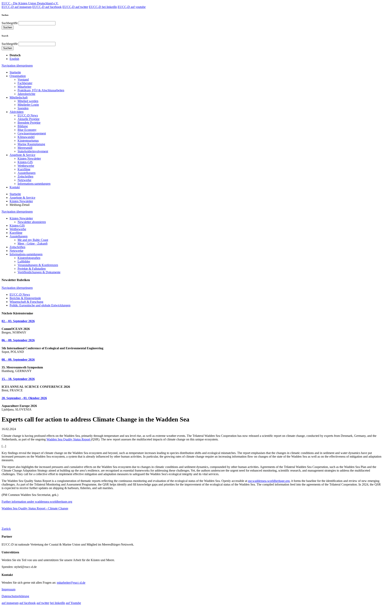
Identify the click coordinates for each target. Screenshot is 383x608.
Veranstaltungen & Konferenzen (38, 265)
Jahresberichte (26, 94)
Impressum (8, 589)
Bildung (23, 126)
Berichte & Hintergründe (25, 298)
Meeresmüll (25, 147)
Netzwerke (24, 180)
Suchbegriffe (10, 23)
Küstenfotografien (29, 258)
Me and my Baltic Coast (33, 240)
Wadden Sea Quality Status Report (68, 439)
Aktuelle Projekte (28, 119)
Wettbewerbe (26, 165)
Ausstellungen (27, 173)
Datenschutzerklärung (15, 596)
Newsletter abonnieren (32, 222)
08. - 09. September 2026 (18, 359)
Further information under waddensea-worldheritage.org (37, 501)
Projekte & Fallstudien (32, 268)
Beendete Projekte (29, 122)
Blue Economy (27, 129)
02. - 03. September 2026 (18, 321)
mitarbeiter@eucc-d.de (71, 582)
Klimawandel (26, 137)
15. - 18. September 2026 (18, 379)
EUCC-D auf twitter (75, 7)
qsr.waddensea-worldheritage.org (269, 481)
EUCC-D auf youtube (132, 7)
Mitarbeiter (24, 86)
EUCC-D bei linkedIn (103, 7)
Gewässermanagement (32, 133)
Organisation (18, 76)
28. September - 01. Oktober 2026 (24, 398)
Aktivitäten (17, 112)
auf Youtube (73, 603)
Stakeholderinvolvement (33, 151)
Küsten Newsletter (29, 158)
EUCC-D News (28, 115)
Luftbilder (24, 261)
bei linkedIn (57, 603)
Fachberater (25, 83)
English (14, 58)
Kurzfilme (24, 169)
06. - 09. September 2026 (18, 340)
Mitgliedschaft (19, 97)
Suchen (7, 27)
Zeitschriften (25, 176)
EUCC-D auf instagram (17, 7)
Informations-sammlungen (34, 183)
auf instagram (10, 603)
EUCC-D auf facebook (47, 7)
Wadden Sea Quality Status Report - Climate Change (35, 508)
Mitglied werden (28, 101)
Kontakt (15, 187)
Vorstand (23, 79)
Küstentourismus (28, 140)
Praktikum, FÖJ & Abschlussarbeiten (41, 90)
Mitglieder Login (28, 104)
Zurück (6, 528)
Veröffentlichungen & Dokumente (39, 272)
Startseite (15, 72)
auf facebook (27, 603)
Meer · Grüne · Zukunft (32, 243)
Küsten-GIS (25, 162)
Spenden (23, 108)
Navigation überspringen (17, 65)
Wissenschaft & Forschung (26, 301)
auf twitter (43, 603)
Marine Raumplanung (31, 144)
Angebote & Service (22, 155)
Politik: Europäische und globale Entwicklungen (40, 305)
